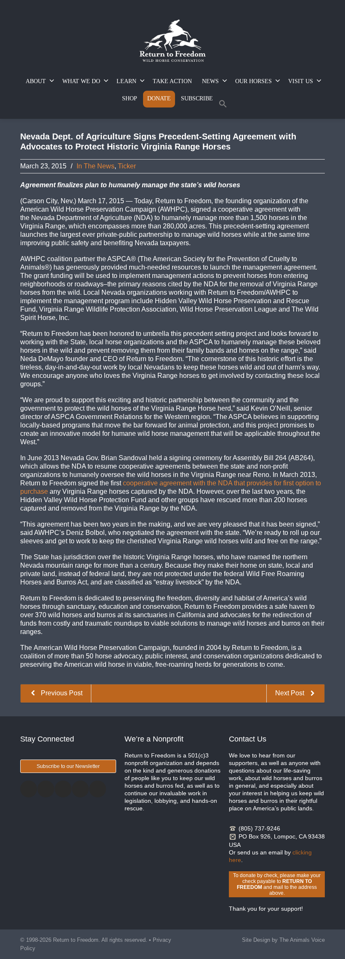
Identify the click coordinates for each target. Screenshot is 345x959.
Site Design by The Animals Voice (283, 940)
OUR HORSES (253, 81)
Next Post (290, 693)
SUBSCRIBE (197, 98)
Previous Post (60, 693)
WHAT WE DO (81, 81)
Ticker (127, 166)
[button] (223, 105)
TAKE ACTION (172, 81)
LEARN (126, 81)
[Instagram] (63, 789)
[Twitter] (45, 789)
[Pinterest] (80, 789)
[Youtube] (97, 789)
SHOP (129, 98)
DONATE (159, 98)
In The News (95, 166)
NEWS (210, 81)
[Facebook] (28, 789)
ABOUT (36, 81)
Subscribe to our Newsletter (68, 766)
